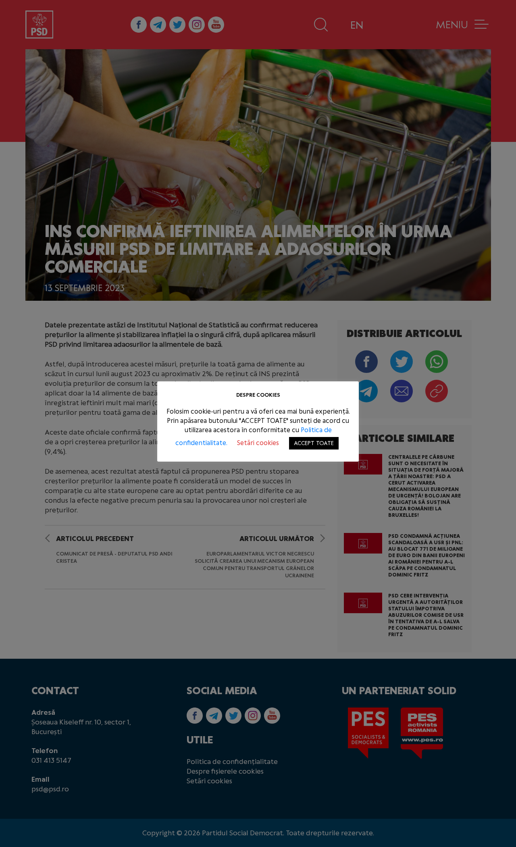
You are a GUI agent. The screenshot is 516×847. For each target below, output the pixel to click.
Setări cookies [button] (258, 443)
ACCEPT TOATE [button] (314, 443)
